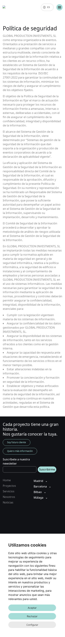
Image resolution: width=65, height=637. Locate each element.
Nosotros (9, 497)
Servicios (8, 491)
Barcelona (40, 486)
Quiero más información (20, 451)
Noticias (8, 502)
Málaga (38, 497)
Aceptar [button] (32, 607)
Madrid (38, 480)
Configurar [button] (32, 624)
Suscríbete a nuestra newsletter (16, 461)
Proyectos (9, 486)
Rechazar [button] (32, 616)
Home (7, 480)
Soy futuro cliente (16, 442)
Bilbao (38, 492)
